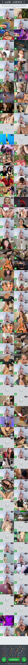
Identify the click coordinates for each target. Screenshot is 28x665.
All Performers (20, 663)
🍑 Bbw (18, 651)
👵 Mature (13, 648)
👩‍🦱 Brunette (5, 651)
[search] (24, 659)
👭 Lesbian (11, 653)
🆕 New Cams (21, 653)
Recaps (16, 663)
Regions (9, 663)
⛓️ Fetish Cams (6, 657)
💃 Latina (16, 646)
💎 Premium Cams (22, 655)
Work (13, 663)
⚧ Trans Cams (13, 655)
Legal (25, 663)
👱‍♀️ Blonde (24, 648)
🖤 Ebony (10, 646)
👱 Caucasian (22, 646)
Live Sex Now (14, 659)
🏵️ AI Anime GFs (21, 657)
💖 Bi (16, 653)
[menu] (3, 659)
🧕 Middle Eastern (6, 648)
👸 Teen (19, 648)
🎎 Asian (5, 646)
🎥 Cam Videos (21, 659)
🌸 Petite (23, 651)
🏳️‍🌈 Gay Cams (5, 655)
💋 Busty (5, 653)
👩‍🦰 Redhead (12, 651)
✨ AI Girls (13, 657)
